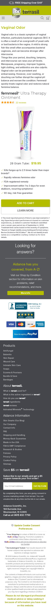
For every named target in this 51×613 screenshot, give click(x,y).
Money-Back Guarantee (14, 438)
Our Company (9, 424)
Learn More (25, 210)
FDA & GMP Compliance (14, 446)
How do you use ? (14, 398)
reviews (10, 405)
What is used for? (14, 391)
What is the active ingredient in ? (21, 394)
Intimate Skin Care (12, 365)
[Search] (42, 18)
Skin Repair (8, 358)
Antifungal (8, 351)
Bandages (8, 379)
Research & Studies (12, 449)
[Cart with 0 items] (48, 18)
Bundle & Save (10, 376)
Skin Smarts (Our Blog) (13, 420)
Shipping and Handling (14, 435)
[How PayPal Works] (25, 334)
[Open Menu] (3, 18)
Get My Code (39, 486)
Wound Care (9, 361)
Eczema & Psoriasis (12, 372)
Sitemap (7, 464)
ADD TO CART (25, 203)
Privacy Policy (9, 456)
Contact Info (9, 428)
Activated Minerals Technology (18, 409)
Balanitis (7, 354)
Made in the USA (11, 442)
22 (21, 102)
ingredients (11, 402)
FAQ (5, 431)
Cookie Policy (9, 460)
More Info (25, 293)
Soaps (6, 369)
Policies (7, 453)
